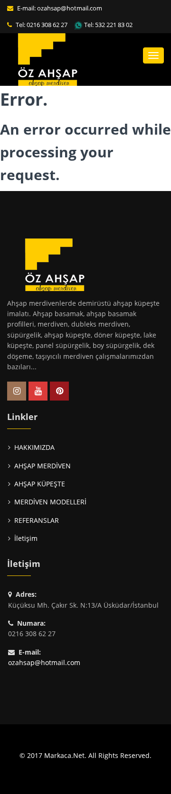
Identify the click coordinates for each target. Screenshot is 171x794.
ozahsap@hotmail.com (69, 8)
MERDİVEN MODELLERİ (50, 501)
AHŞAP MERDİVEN (42, 465)
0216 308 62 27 (47, 24)
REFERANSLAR (36, 520)
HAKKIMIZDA (34, 447)
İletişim (26, 538)
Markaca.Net (64, 755)
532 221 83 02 (114, 24)
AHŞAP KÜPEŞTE (39, 483)
